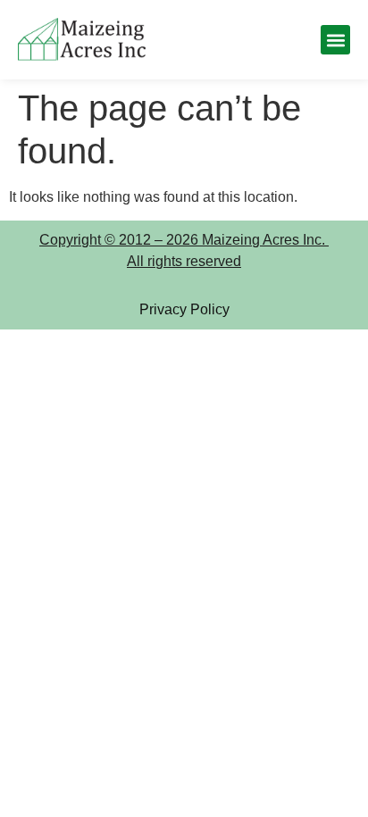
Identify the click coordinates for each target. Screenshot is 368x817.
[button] (335, 39)
